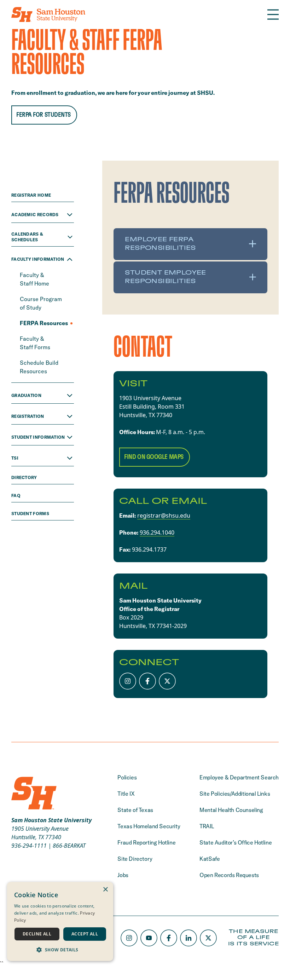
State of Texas (135, 809)
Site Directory (134, 858)
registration (27, 416)
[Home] (48, 14)
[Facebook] (147, 681)
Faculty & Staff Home (35, 279)
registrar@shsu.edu (163, 515)
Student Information (38, 437)
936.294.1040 (157, 532)
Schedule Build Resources (39, 367)
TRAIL (206, 826)
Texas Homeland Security (148, 826)
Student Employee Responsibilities (165, 277)
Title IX (125, 793)
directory (24, 477)
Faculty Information (37, 259)
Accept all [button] (84, 934)
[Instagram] (127, 681)
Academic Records (35, 214)
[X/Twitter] (167, 681)
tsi (14, 458)
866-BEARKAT (69, 845)
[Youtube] (148, 937)
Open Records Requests (229, 874)
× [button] (105, 889)
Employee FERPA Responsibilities (160, 244)
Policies (127, 777)
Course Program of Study (41, 303)
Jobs (122, 874)
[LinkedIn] (188, 937)
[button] (60, 949)
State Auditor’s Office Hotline (235, 842)
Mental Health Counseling (231, 809)
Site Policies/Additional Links (234, 793)
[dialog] (60, 921)
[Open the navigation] (273, 14)
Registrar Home (31, 195)
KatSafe (209, 858)
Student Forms (30, 513)
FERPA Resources (44, 323)
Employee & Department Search (239, 777)
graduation (26, 395)
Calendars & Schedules (27, 236)
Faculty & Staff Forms (36, 343)
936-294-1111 (29, 845)
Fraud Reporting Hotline (146, 842)
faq (16, 495)
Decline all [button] (37, 934)
